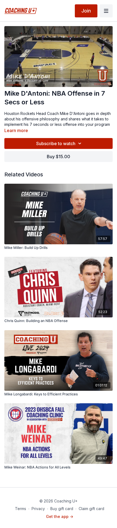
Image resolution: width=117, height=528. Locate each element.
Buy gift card (61, 508)
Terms (20, 508)
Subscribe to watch (55, 143)
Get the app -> (59, 516)
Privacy (38, 508)
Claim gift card (91, 508)
